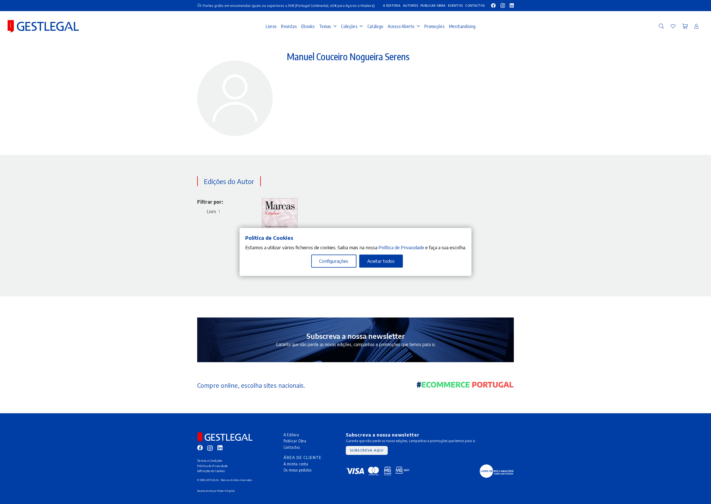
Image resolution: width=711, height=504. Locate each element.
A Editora (291, 434)
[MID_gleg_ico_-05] (496, 471)
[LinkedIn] (512, 5)
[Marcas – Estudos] (280, 202)
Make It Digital (226, 490)
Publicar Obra (295, 441)
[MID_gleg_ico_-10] (43, 26)
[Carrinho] (684, 26)
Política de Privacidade (212, 466)
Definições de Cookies (211, 471)
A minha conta (296, 464)
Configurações (333, 261)
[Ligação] (673, 26)
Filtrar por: (210, 202)
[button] (661, 26)
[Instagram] (502, 5)
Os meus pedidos (298, 470)
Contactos (292, 447)
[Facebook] (493, 5)
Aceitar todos (381, 261)
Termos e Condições (209, 460)
